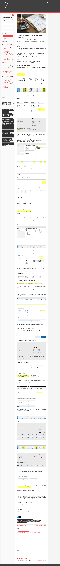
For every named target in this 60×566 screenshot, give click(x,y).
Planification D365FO (7, 79)
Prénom (3, 25)
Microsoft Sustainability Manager (8, 59)
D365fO (8, 110)
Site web (18, 555)
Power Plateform (6, 72)
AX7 (5, 109)
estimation (4, 114)
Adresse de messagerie (20, 553)
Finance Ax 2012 (6, 64)
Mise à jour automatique (37, 520)
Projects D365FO (6, 55)
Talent (5, 48)
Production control (5, 144)
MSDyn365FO (26, 521)
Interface (5, 52)
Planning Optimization (5, 140)
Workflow (4, 145)
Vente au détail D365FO (7, 83)
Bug (3, 110)
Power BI (11, 140)
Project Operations (7, 47)
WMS (13, 144)
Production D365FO (7, 80)
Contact (14, 11)
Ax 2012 (8, 109)
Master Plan (4, 115)
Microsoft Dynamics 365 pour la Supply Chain (7, 128)
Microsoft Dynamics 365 (7, 44)
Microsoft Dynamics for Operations (7, 133)
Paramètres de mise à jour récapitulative (34, 521)
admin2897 (23, 37)
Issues (3, 85)
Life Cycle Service (5, 70)
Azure (11, 109)
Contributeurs (8, 11)
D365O (12, 110)
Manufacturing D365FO (7, 53)
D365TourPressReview (5, 113)
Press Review (5, 87)
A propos (19, 11)
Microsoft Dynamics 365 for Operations (7, 122)
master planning (9, 115)
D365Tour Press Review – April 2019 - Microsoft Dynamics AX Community (29, 532)
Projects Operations (7, 73)
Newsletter (4, 139)
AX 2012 (4, 41)
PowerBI (3, 141)
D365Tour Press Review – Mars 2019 (22, 525)
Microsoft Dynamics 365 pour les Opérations (6, 130)
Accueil (2, 11)
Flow (7, 114)
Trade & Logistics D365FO (8, 58)
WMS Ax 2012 (6, 67)
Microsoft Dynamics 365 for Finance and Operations (7, 120)
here (36, 39)
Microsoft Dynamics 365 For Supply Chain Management (8, 124)
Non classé (4, 86)
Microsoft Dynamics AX (5, 132)
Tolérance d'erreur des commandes (22, 522)
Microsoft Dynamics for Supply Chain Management (7, 135)
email (11, 113)
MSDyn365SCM (9, 138)
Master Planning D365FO (7, 54)
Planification (9, 139)
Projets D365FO (6, 81)
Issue (10, 114)
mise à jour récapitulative (20, 521)
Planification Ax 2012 (7, 65)
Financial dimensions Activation (41, 525)
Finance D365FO (6, 51)
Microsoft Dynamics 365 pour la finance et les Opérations (25, 520)
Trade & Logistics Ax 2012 (8, 43)
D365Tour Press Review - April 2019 (23, 531)
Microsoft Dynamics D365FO (7, 49)
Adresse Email (4, 22)
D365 (5, 110)
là (26, 42)
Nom (18, 550)
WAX (10, 144)
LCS (13, 114)
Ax (3, 109)
